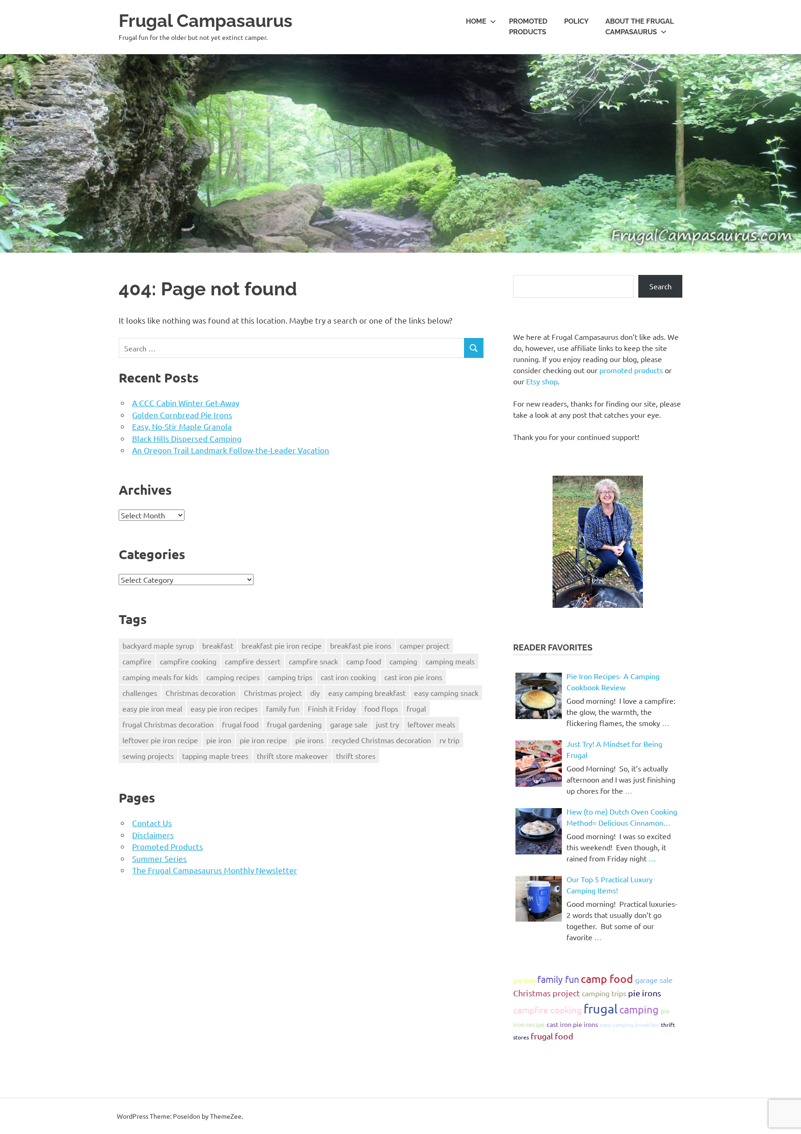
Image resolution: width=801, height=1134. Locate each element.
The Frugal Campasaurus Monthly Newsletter (214, 870)
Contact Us (152, 823)
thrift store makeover (292, 755)
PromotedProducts (528, 26)
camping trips (290, 677)
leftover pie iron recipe (160, 740)
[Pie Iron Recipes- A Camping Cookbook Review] (538, 696)
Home (476, 21)
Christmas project (273, 692)
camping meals (450, 661)
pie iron (218, 740)
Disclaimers (153, 835)
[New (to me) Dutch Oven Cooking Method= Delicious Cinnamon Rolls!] (538, 831)
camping (403, 661)
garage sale (349, 724)
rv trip (449, 740)
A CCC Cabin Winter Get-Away (185, 403)
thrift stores (355, 755)
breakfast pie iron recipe (282, 645)
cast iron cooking (348, 677)
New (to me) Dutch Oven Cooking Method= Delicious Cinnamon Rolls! (621, 817)
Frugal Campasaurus (205, 20)
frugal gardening (294, 724)
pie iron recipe (263, 740)
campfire (137, 661)
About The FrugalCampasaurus (639, 26)
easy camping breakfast (367, 692)
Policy (576, 21)
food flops (381, 708)
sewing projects (148, 755)
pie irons (309, 740)
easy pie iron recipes (224, 708)
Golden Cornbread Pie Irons (182, 415)
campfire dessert (252, 661)
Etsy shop (542, 381)
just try (387, 724)
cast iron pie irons (413, 677)
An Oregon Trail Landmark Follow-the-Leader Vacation (230, 450)
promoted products (631, 370)
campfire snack (313, 661)
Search (660, 286)
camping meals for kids (160, 677)
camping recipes (233, 677)
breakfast (217, 645)
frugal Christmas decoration (168, 724)
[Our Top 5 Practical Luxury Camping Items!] (538, 899)
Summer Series (159, 858)
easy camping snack (446, 692)
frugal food (240, 724)
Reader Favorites (552, 647)
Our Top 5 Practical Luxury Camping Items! (609, 884)
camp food (363, 661)
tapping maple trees (215, 755)
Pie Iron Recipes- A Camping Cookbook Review (613, 681)
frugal (416, 708)
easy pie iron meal (152, 708)
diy (315, 692)
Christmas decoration (200, 692)
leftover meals (431, 724)
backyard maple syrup (158, 645)
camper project (424, 645)
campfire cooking (188, 661)
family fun (282, 708)
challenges (139, 692)
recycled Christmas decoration (381, 740)
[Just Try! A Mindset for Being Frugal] (538, 763)
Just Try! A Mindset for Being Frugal (614, 749)
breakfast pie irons (360, 645)
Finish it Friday (332, 708)
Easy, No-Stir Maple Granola (182, 426)
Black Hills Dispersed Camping (187, 438)
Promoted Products (167, 846)
